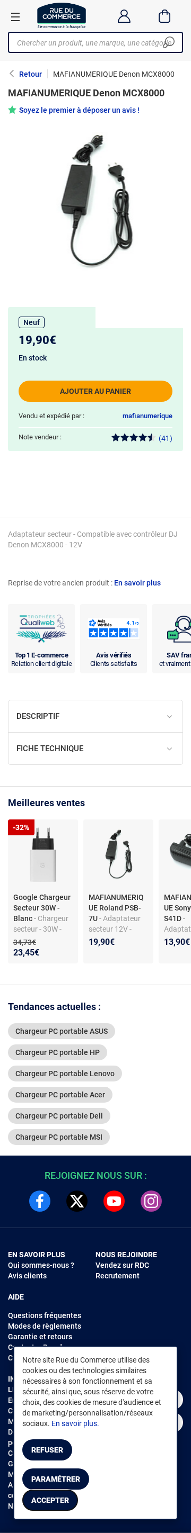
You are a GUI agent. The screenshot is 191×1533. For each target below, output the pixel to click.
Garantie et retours (40, 1336)
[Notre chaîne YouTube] (114, 1201)
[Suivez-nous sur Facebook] (39, 1201)
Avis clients (27, 1276)
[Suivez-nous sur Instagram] (151, 1201)
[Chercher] (169, 42)
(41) (165, 438)
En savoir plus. (75, 1423)
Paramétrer (55, 1479)
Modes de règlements (44, 1326)
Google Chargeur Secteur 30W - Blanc (42, 908)
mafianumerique (147, 416)
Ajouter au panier (95, 391)
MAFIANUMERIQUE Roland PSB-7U (116, 908)
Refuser (47, 1450)
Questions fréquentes (44, 1315)
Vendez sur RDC (122, 1265)
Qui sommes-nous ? (41, 1265)
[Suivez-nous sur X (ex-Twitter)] (77, 1201)
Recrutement (118, 1276)
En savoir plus (137, 583)
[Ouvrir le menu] (15, 16)
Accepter (50, 1500)
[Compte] (124, 16)
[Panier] (164, 16)
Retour (30, 74)
